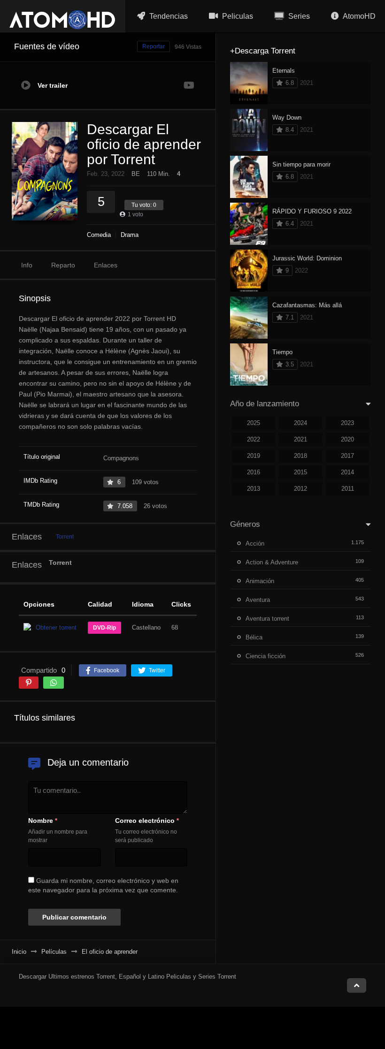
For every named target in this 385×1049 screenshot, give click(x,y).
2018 (300, 455)
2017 (347, 455)
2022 (253, 439)
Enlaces (105, 265)
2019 (253, 455)
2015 (300, 472)
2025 (253, 422)
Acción (255, 543)
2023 (347, 422)
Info (26, 265)
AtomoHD (358, 16)
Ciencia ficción (265, 656)
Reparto (63, 265)
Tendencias (167, 16)
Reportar (153, 46)
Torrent (65, 536)
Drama (130, 235)
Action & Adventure (272, 562)
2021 (300, 439)
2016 (253, 472)
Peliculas (236, 16)
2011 (347, 488)
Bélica (254, 637)
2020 (347, 439)
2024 (300, 422)
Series (298, 16)
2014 (347, 472)
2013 (253, 488)
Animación (260, 581)
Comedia (99, 235)
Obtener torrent (56, 627)
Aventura (258, 599)
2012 (300, 488)
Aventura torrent (267, 618)
